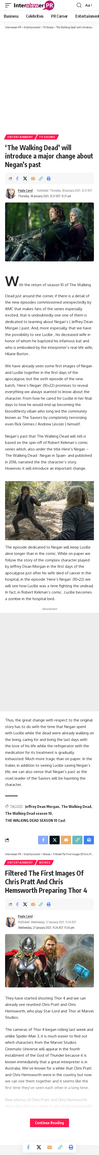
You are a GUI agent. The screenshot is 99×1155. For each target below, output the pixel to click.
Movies (44, 862)
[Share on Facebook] (17, 178)
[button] (9, 5)
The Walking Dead (76, 806)
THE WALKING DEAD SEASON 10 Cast (35, 820)
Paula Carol (25, 190)
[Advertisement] (49, 81)
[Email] (33, 178)
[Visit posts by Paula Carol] (10, 193)
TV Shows (47, 137)
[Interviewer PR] (34, 5)
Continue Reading (49, 1123)
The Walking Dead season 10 (28, 813)
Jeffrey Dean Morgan (42, 806)
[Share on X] (25, 178)
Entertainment (20, 137)
